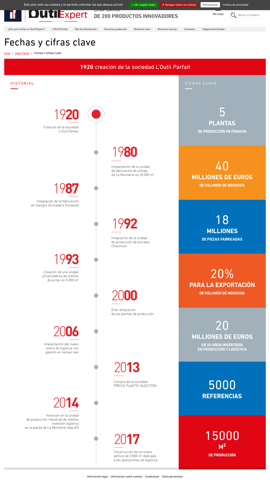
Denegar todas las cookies (180, 4)
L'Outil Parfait (22, 53)
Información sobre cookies (127, 476)
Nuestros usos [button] (142, 29)
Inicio (7, 53)
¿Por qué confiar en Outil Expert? (26, 29)
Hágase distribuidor (214, 29)
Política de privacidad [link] (235, 4)
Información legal (98, 476)
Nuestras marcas (167, 29)
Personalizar (210, 4)
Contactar (189, 29)
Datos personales (172, 476)
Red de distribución (86, 29)
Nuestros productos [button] (115, 29)
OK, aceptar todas (144, 4)
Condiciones (152, 476)
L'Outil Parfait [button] (60, 29)
